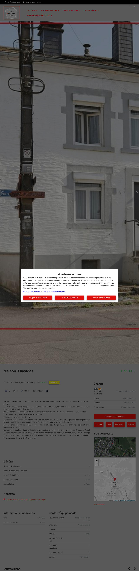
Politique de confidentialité (54, 292)
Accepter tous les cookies (38, 298)
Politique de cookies (31, 292)
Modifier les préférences (101, 298)
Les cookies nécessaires (69, 298)
